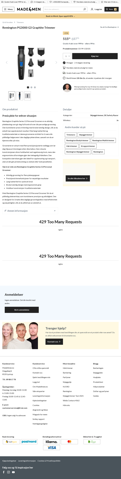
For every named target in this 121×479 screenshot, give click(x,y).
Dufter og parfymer (101, 391)
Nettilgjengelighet (40, 424)
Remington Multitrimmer (103, 140)
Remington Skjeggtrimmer (77, 152)
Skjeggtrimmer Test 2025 (73, 396)
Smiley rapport (39, 419)
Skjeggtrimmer (85, 135)
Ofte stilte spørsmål (41, 368)
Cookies (36, 405)
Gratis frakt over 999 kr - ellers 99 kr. (79, 43)
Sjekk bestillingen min (41, 377)
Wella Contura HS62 (71, 400)
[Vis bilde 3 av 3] (35, 87)
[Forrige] (6, 63)
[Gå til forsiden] (28, 9)
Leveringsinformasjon (41, 396)
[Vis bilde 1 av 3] (28, 87)
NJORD (66, 386)
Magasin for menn (40, 414)
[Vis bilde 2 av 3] (31, 87)
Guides (96, 396)
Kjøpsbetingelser (9, 461)
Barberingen (98, 368)
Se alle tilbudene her (77, 178)
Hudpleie (97, 377)
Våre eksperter (39, 391)
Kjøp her (95, 56)
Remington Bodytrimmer (77, 140)
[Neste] (56, 63)
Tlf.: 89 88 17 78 (9, 379)
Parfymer (67, 377)
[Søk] (84, 9)
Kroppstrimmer (88, 146)
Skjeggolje (67, 382)
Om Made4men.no (40, 386)
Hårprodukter (99, 386)
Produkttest (98, 382)
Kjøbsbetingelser (40, 400)
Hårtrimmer (71, 146)
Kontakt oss (53, 341)
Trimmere (70, 135)
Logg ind (36, 382)
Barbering (67, 373)
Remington (98, 152)
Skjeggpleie (98, 373)
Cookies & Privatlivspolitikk (49, 461)
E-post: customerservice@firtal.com (14, 406)
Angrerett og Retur (40, 410)
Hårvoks (66, 405)
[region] (30, 65)
